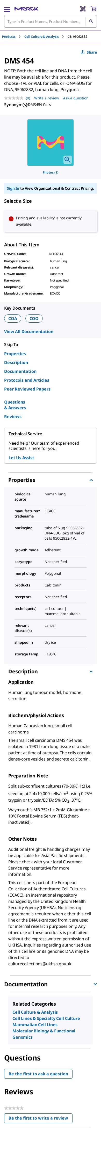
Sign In (13, 188)
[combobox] (50, 21)
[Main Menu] (7, 8)
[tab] (13, 36)
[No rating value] (15, 98)
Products (9, 36)
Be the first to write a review (41, 1119)
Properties (15, 353)
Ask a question (76, 97)
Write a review (46, 97)
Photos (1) (50, 172)
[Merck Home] (26, 9)
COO (34, 318)
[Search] (91, 21)
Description (16, 362)
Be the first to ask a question (38, 1074)
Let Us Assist (21, 457)
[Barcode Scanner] (83, 9)
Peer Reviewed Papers (27, 389)
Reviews (12, 416)
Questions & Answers (15, 405)
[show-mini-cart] (93, 8)
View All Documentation (28, 331)
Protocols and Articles (26, 380)
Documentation (20, 371)
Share (92, 52)
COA (12, 318)
